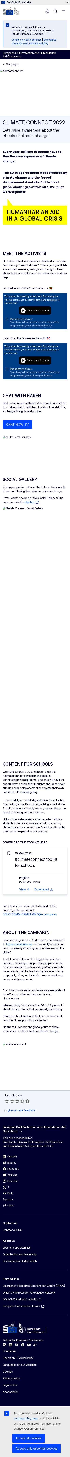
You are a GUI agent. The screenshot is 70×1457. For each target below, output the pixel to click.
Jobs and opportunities (17, 1247)
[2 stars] (9, 1101)
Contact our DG (12, 1230)
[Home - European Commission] (11, 11)
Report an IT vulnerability (18, 1358)
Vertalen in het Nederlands (26, 39)
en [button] (47, 11)
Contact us (9, 1351)
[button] (24, 889)
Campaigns (12, 64)
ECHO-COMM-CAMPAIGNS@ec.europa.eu (30, 914)
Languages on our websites (20, 1364)
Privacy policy (11, 1378)
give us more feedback (22, 1110)
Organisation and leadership (20, 1254)
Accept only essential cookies (36, 1448)
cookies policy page (26, 1418)
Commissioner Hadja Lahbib (20, 1261)
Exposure (8, 1199)
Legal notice (10, 1385)
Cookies (8, 1371)
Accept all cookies (28, 1438)
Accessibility (10, 1392)
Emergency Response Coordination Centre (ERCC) (34, 1285)
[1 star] (7, 1101)
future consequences (19, 944)
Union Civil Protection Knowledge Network (29, 1292)
